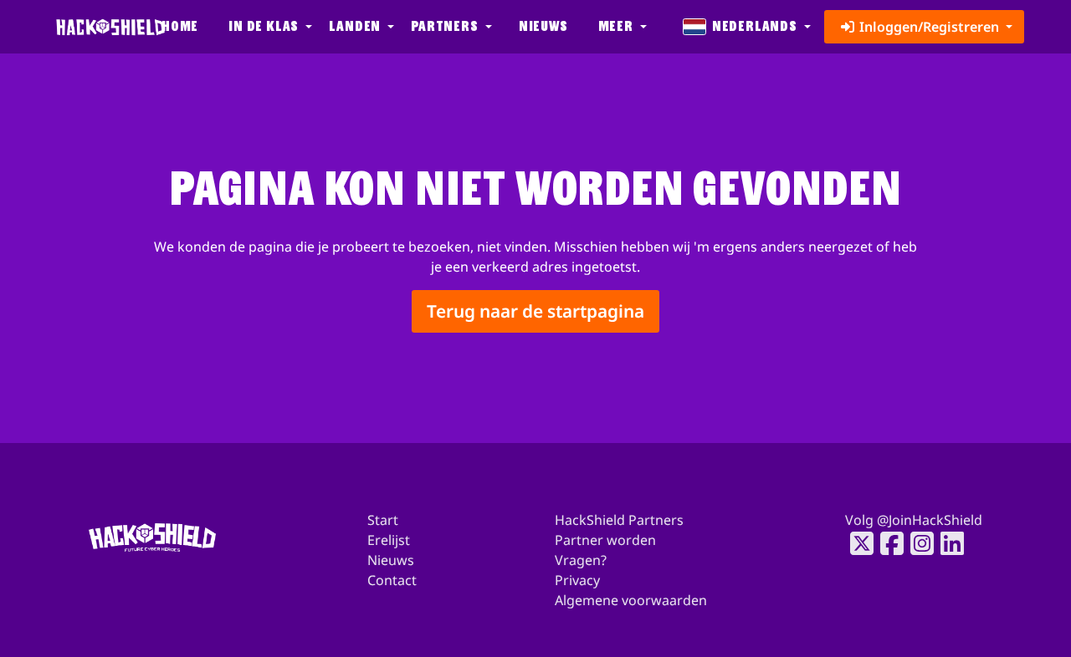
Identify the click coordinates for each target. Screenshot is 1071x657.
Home (179, 26)
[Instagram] (917, 543)
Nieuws (543, 26)
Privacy (577, 580)
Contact (392, 580)
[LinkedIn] (947, 543)
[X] (857, 543)
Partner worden (605, 540)
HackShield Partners (619, 520)
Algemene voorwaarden (631, 600)
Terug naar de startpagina (535, 311)
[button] (268, 26)
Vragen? (581, 560)
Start (382, 520)
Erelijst (388, 540)
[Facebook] (887, 543)
